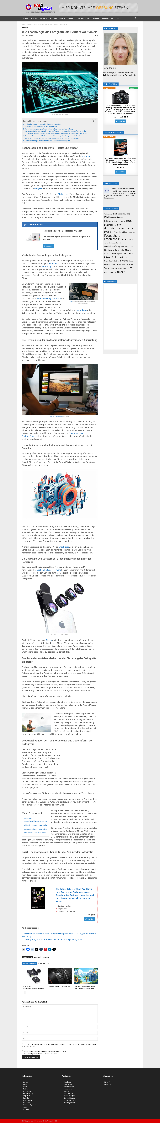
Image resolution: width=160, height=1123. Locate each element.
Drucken (130, 228)
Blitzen (122, 221)
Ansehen (49, 246)
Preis (131, 261)
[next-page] (26, 992)
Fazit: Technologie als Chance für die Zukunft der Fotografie (47, 140)
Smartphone (81, 310)
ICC (133, 239)
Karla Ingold (29, 35)
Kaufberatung (84, 18)
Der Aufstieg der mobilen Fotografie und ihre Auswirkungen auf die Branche (57, 131)
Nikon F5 (107, 1082)
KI (120, 243)
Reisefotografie (109, 264)
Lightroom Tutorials (114, 250)
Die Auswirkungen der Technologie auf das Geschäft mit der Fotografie (52, 138)
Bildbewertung (113, 217)
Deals (118, 18)
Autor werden (68, 1093)
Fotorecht (132, 232)
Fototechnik (45, 957)
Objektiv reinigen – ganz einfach (36, 825)
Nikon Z (109, 257)
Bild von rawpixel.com (56, 416)
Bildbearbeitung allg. (121, 214)
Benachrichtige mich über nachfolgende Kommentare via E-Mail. (45, 1051)
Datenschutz (68, 1084)
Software (29, 24)
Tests (70, 18)
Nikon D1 (107, 1084)
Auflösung (46, 266)
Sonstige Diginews (29, 1105)
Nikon (25, 1084)
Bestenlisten (107, 18)
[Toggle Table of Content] (92, 121)
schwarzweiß (121, 264)
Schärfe (130, 264)
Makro (128, 250)
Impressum (68, 1089)
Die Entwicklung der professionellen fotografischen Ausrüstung (49, 129)
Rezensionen (27, 1100)
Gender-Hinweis (69, 1098)
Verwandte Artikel (29, 964)
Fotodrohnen (27, 1091)
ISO (71, 301)
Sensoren (85, 156)
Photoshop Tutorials (111, 261)
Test (131, 268)
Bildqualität (54, 263)
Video (105, 272)
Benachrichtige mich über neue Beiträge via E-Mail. (40, 1054)
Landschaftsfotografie (114, 246)
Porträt (124, 261)
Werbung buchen (70, 1103)
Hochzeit (128, 239)
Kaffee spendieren (70, 1100)
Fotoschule (112, 235)
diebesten (110, 228)
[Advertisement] (79, 761)
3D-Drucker (63, 194)
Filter (116, 232)
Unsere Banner (69, 1087)
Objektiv (121, 257)
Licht (131, 246)
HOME (25, 18)
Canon (118, 224)
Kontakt (66, 1091)
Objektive (26, 1096)
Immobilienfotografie (111, 243)
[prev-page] (23, 992)
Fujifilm (25, 1089)
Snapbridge (64, 547)
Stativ (124, 268)
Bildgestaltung (111, 221)
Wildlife (111, 272)
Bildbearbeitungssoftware (49, 298)
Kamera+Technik (38, 18)
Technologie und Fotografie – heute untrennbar (43, 124)
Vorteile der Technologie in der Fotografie (41, 126)
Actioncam (108, 214)
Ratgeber (26, 1098)
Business (37, 957)
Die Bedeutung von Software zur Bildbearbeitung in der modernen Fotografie (57, 133)
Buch (129, 220)
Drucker (108, 232)
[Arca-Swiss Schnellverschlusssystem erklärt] (34, 976)
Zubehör (120, 272)
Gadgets (38, 188)
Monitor (106, 254)
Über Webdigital (69, 1096)
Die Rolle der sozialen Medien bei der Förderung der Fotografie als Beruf (52, 136)
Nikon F (128, 253)
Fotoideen (123, 232)
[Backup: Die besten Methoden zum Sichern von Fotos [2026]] (86, 976)
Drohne (121, 228)
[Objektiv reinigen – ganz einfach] (60, 976)
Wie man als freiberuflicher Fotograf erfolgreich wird (48, 933)
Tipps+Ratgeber (56, 18)
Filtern (49, 640)
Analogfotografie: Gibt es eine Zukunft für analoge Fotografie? (53, 939)
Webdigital (67, 1082)
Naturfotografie (117, 254)
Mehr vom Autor (43, 964)
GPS (122, 239)
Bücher (96, 18)
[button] (135, 19)
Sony (106, 268)
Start (23, 24)
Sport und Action (116, 268)
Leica (126, 246)
